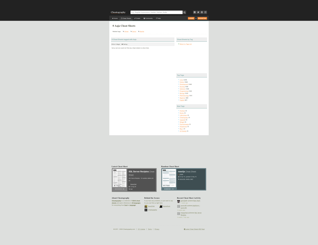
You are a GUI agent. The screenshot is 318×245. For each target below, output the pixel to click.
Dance (134, 31)
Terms (150, 229)
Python (182, 82)
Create (138, 18)
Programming (184, 91)
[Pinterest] (201, 12)
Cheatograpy (184, 117)
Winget (182, 122)
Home (115, 18)
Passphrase (183, 126)
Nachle (142, 31)
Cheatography (116, 201)
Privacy (157, 229)
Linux (181, 80)
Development (184, 84)
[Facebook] (194, 12)
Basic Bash (196, 201)
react (191, 179)
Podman (182, 111)
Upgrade (182, 120)
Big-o (181, 129)
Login (191, 18)
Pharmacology (184, 95)
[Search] (184, 12)
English (182, 100)
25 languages (136, 203)
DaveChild (151, 206)
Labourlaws (183, 115)
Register (202, 18)
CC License (141, 229)
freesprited (133, 184)
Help (159, 18)
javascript (182, 179)
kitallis (181, 174)
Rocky (182, 113)
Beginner (182, 98)
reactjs (188, 179)
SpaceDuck (166, 206)
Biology (182, 93)
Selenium (182, 89)
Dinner (126, 31)
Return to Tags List (186, 44)
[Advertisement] (159, 4)
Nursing (182, 86)
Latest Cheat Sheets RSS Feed (195, 229)
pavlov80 (184, 205)
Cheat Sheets (126, 18)
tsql (131, 189)
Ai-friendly (183, 131)
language (133, 205)
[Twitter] (198, 12)
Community (149, 18)
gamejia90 (184, 201)
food (125, 205)
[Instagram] (205, 12)
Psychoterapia (184, 124)
